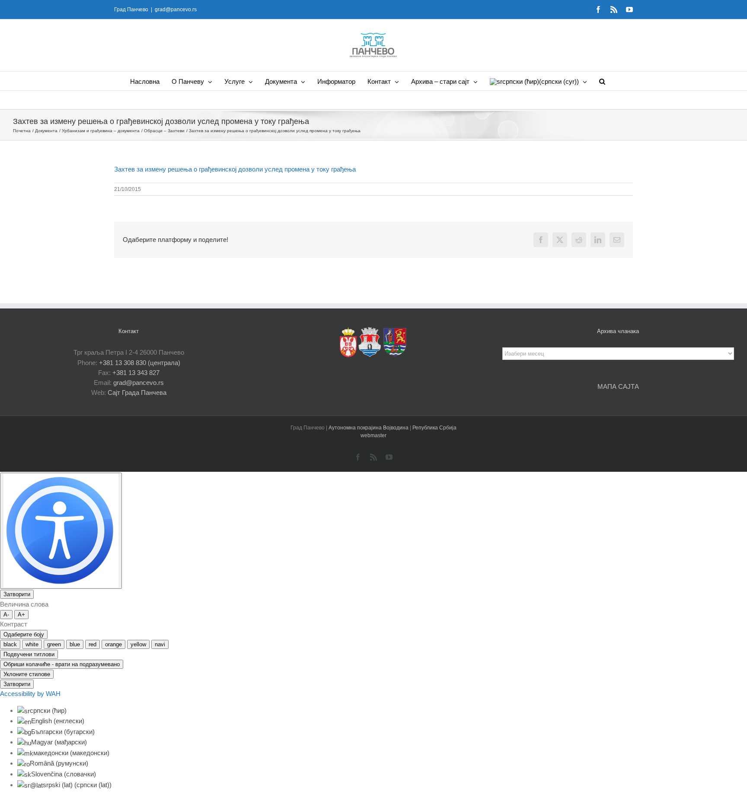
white (32, 644)
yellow (138, 644)
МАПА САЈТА (618, 386)
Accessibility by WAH (30, 693)
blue (75, 644)
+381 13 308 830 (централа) (139, 362)
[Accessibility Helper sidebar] (61, 531)
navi (160, 644)
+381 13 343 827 (136, 372)
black (10, 644)
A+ (21, 614)
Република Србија (434, 428)
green (54, 644)
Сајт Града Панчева (137, 392)
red (92, 644)
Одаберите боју (23, 634)
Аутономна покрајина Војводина (369, 428)
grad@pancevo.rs (176, 9)
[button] (602, 81)
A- (6, 614)
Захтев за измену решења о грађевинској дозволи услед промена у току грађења (235, 169)
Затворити (16, 594)
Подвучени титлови (28, 654)
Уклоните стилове (26, 674)
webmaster (373, 435)
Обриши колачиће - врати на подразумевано (61, 664)
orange (113, 644)
